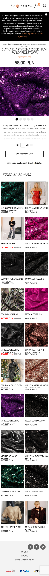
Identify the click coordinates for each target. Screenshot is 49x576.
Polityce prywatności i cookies (32, 34)
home (5, 44)
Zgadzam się (22, 36)
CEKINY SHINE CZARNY (35, 492)
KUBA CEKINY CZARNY (34, 279)
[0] (38, 8)
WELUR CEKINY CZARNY (35, 421)
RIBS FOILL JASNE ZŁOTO (11, 527)
